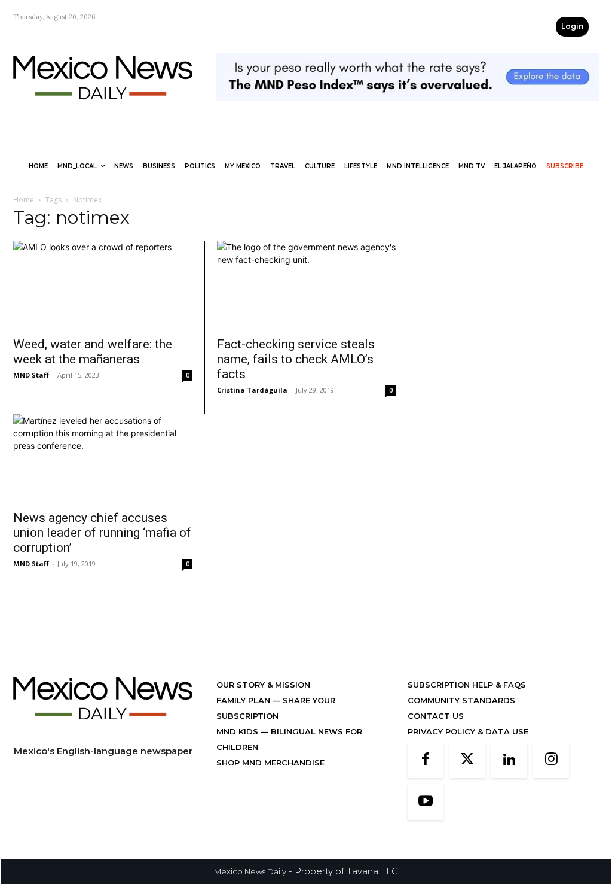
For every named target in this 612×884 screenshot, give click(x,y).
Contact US (436, 716)
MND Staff (31, 374)
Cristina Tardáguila (252, 389)
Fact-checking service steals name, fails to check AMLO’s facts (296, 359)
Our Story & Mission (263, 684)
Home (23, 200)
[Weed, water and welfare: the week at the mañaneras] (102, 285)
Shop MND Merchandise (270, 762)
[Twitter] (467, 760)
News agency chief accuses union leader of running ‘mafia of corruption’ (102, 533)
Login (572, 26)
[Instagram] (551, 760)
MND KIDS (238, 731)
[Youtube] (425, 802)
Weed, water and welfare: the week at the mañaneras (92, 351)
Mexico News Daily (250, 871)
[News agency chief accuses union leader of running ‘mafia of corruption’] (102, 458)
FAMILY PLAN (244, 700)
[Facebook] (425, 760)
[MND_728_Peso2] (407, 110)
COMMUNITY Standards (461, 700)
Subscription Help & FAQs (467, 684)
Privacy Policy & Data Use (468, 731)
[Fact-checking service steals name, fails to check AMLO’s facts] (306, 285)
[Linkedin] (509, 760)
